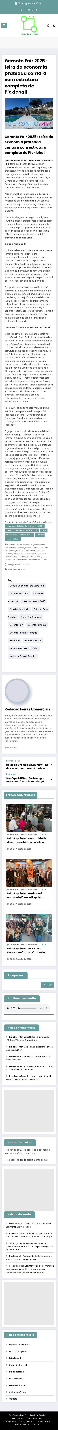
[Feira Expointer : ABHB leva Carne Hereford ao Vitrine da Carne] (29, 927)
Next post (11, 774)
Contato (13, 1399)
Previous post (13, 761)
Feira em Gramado (19, 609)
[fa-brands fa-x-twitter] (25, 9)
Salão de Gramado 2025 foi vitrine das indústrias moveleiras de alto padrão (27, 766)
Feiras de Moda (16, 1371)
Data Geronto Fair (19, 593)
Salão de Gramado (18, 1365)
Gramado (24, 556)
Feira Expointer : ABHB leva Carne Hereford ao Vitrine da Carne (26, 950)
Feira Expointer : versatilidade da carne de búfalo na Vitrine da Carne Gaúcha (26, 840)
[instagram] (32, 9)
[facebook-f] (21, 9)
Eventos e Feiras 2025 (34, 548)
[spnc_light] (54, 26)
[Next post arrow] (51, 780)
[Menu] (4, 25)
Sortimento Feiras (17, 1392)
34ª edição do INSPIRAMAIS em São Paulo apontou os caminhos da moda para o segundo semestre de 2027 (29, 1246)
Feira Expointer (16, 1358)
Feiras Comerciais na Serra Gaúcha (22, 530)
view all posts (11, 747)
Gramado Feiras (34, 556)
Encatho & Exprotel (18, 1351)
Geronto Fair (18, 554)
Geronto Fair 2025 (31, 554)
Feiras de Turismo (17, 1385)
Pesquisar (48, 985)
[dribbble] (29, 9)
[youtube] (36, 9)
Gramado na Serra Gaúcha (16, 560)
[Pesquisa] (48, 26)
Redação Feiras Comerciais (19, 564)
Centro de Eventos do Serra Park (20, 545)
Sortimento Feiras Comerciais (23, 160)
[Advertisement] (29, 1111)
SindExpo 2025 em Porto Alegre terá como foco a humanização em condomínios (25, 780)
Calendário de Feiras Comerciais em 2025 (24, 526)
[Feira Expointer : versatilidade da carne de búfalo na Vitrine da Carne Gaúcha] (29, 817)
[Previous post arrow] (51, 765)
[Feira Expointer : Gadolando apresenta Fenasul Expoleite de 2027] (29, 872)
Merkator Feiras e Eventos (38, 560)
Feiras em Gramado (31, 617)
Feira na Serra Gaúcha (25, 551)
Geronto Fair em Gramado (23, 632)
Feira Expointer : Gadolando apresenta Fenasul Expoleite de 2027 (25, 895)
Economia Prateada (16, 548)
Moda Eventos (16, 1378)
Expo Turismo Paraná (19, 1344)
